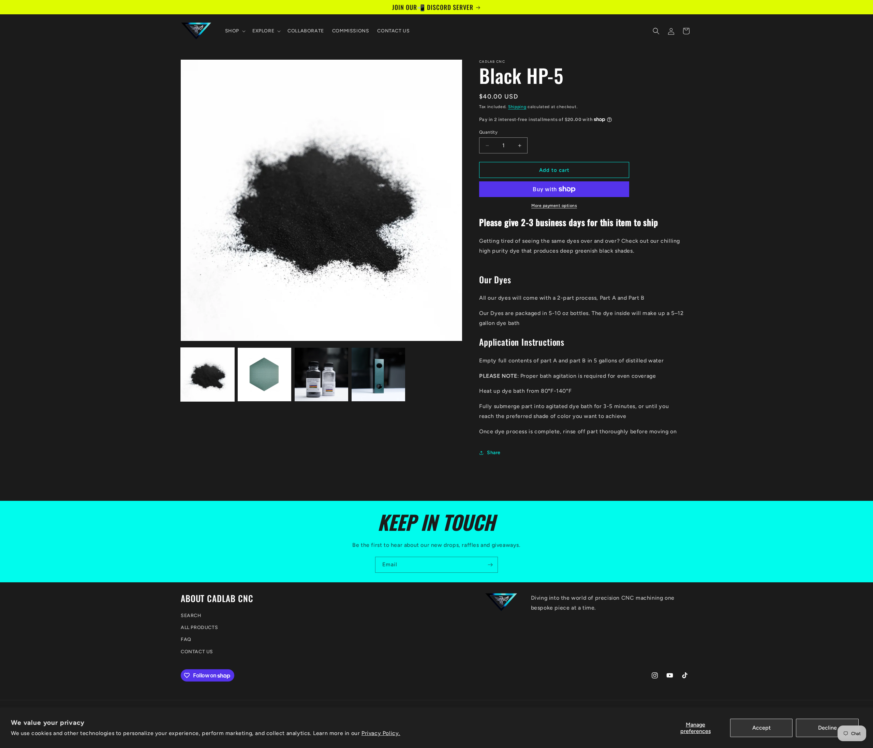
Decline (827, 727)
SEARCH (191, 615)
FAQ (186, 639)
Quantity (488, 132)
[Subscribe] (490, 565)
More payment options (554, 205)
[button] (234, 31)
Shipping (517, 106)
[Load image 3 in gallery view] (321, 374)
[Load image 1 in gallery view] (207, 374)
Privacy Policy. (380, 733)
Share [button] (494, 452)
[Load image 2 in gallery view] (264, 374)
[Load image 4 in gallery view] (378, 374)
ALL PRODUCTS (199, 627)
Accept (761, 727)
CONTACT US (197, 652)
